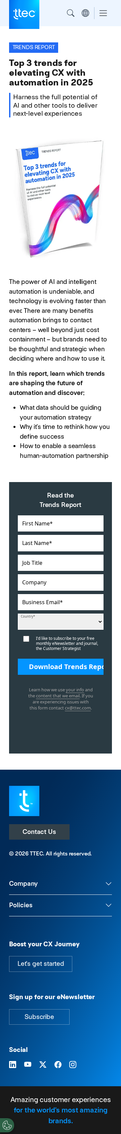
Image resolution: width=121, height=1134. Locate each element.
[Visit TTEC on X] (42, 1064)
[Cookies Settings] (7, 1125)
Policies (21, 905)
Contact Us (39, 832)
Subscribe (39, 1017)
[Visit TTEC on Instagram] (72, 1064)
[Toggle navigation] (103, 13)
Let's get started (40, 963)
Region (85, 13)
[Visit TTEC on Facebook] (58, 1064)
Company (23, 883)
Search (71, 13)
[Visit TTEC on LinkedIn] (12, 1064)
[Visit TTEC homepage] (24, 800)
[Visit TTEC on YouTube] (27, 1064)
